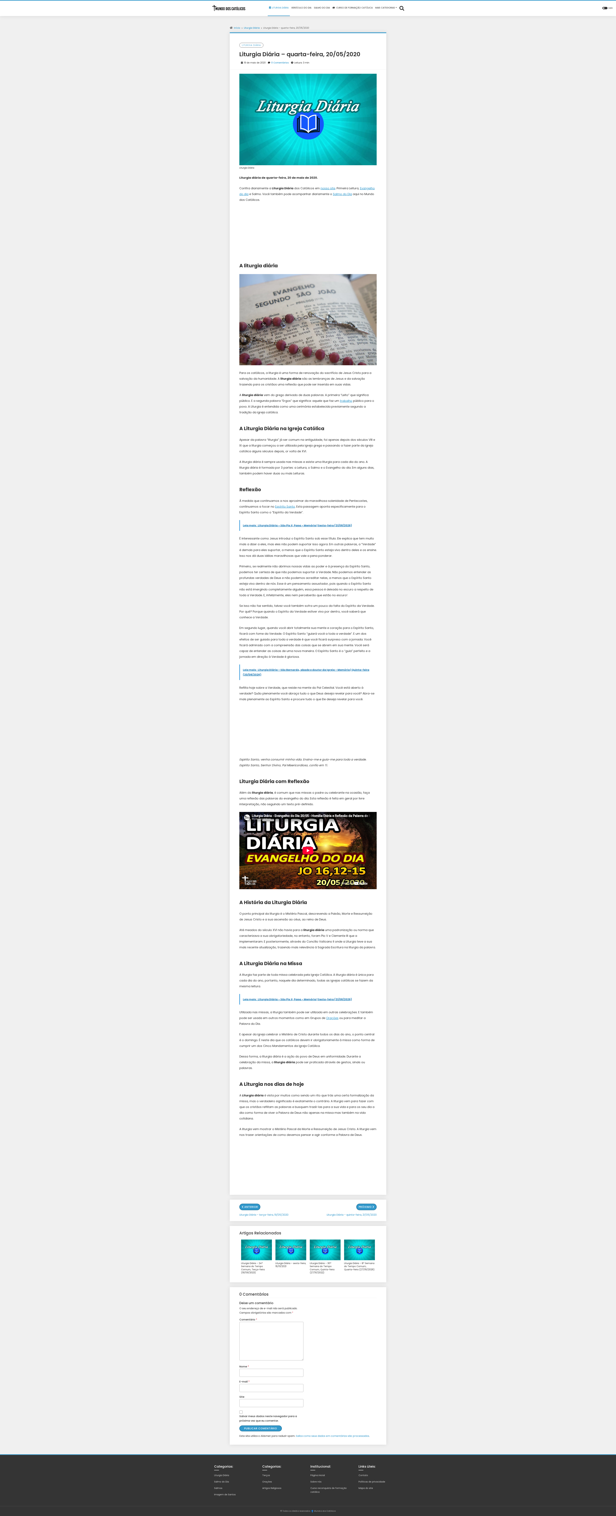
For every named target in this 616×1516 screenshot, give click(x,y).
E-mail (244, 1381)
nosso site (328, 188)
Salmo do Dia (342, 194)
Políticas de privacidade (372, 1481)
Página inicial (317, 1475)
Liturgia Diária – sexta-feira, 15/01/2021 (290, 1265)
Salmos (218, 1488)
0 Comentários (280, 62)
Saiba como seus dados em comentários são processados (332, 1436)
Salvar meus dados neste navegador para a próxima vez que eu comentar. (268, 1418)
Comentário (248, 1319)
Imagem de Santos (225, 1494)
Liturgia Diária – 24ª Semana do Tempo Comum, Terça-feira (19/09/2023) (253, 1268)
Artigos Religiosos (271, 1488)
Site (241, 1397)
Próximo (365, 1207)
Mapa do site (366, 1488)
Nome (244, 1366)
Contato (363, 1475)
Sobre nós (315, 1481)
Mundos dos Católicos (325, 1511)
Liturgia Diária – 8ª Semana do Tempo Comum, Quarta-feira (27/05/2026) (359, 1266)
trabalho (346, 401)
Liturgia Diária (252, 27)
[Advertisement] (308, 230)
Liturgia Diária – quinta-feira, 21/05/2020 (352, 1215)
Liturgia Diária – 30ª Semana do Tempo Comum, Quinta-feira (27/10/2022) (322, 1268)
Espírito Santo (285, 507)
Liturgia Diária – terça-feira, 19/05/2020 (263, 1215)
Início (237, 27)
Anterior (251, 1207)
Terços (266, 1475)
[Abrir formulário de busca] (401, 8)
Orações (332, 1018)
